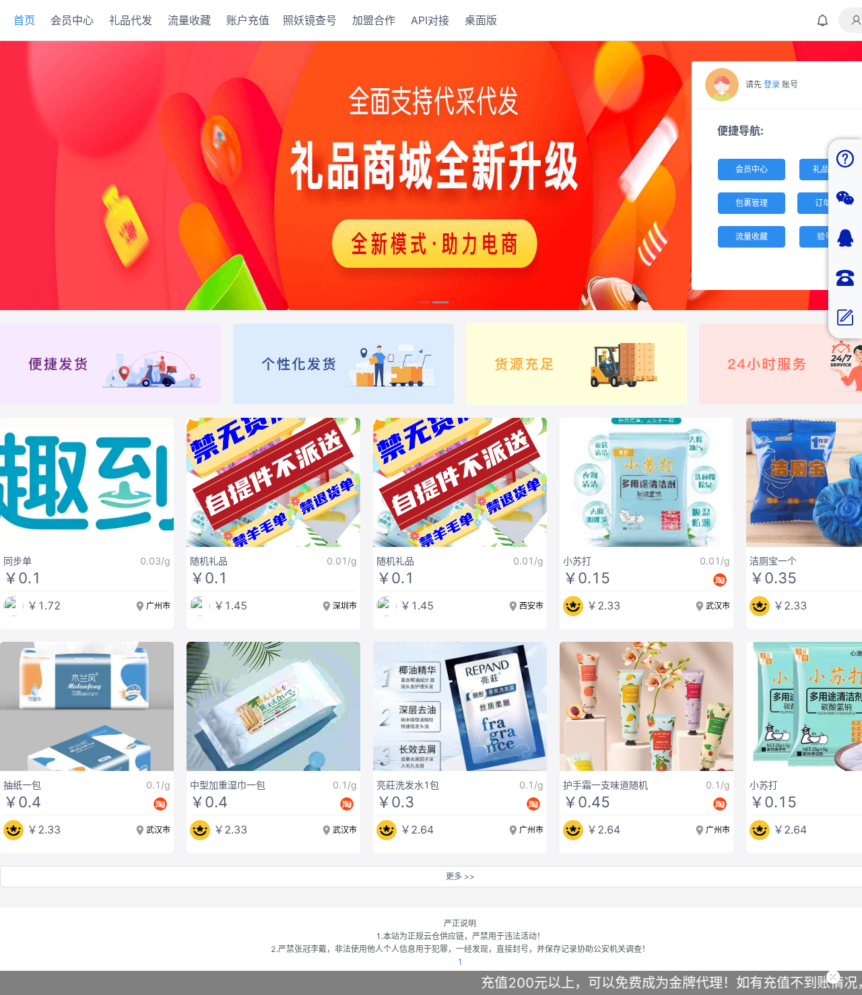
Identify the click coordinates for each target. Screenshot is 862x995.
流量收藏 (189, 20)
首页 (24, 20)
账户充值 (247, 20)
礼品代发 (130, 20)
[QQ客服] (845, 238)
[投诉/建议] (845, 318)
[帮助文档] (845, 159)
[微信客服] (845, 199)
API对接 (430, 20)
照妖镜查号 (310, 20)
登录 (772, 84)
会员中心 (72, 20)
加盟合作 (373, 20)
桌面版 (481, 20)
